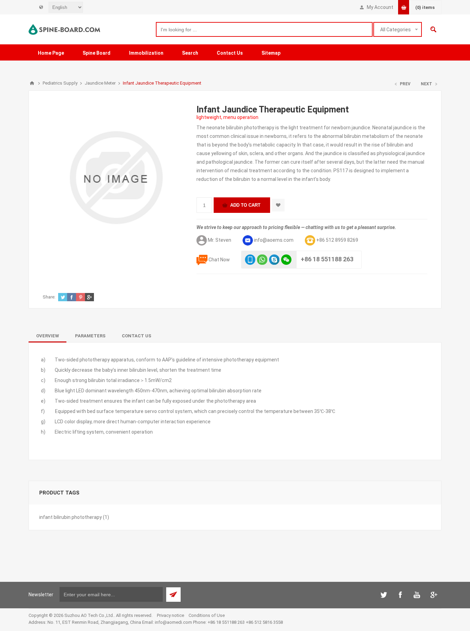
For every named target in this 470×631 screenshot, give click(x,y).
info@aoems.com (273, 240)
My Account (380, 7)
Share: (49, 297)
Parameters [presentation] (90, 335)
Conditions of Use (207, 615)
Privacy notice (170, 615)
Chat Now (219, 259)
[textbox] (264, 29)
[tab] (47, 335)
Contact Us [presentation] (136, 335)
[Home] (32, 83)
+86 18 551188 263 (327, 259)
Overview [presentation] (47, 335)
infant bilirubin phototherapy (70, 517)
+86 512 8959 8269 (337, 240)
